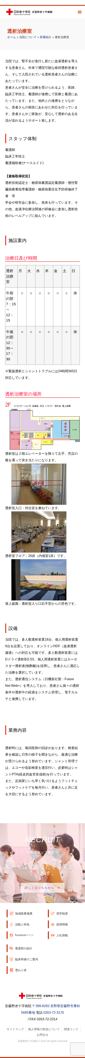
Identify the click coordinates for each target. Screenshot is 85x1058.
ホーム (11, 37)
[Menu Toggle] (80, 12)
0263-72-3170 (53, 1012)
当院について (28, 37)
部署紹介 (45, 37)
